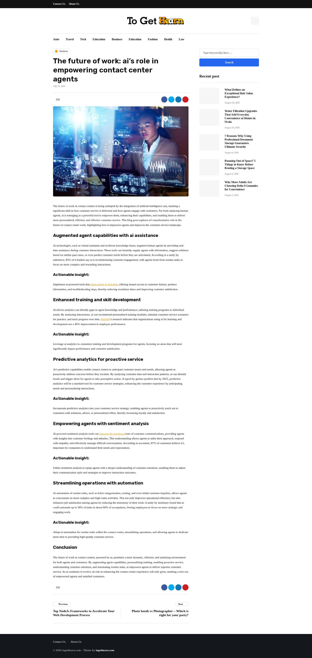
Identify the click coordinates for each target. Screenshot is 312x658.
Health (168, 39)
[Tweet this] (171, 99)
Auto (56, 39)
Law (181, 39)
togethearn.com (105, 650)
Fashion (153, 39)
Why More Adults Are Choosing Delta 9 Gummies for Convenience (241, 185)
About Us (74, 4)
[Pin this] (185, 99)
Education (99, 39)
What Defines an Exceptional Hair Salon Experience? (239, 93)
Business (117, 39)
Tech (83, 39)
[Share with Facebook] (164, 99)
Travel (70, 39)
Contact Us (59, 4)
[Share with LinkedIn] (178, 99)
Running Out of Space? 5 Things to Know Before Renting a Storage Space (240, 164)
